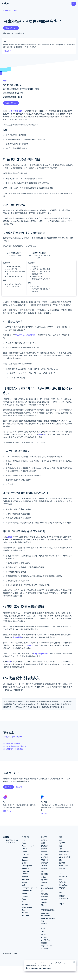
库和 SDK (44, 943)
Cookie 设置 (63, 866)
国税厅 (9, 537)
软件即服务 (44, 874)
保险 (42, 891)
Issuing (24, 882)
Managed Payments (29, 888)
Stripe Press (63, 885)
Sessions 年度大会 (66, 851)
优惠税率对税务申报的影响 (13, 93)
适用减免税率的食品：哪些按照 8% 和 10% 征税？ (21, 89)
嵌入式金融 (44, 854)
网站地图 (62, 863)
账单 (46, 434)
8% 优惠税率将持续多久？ (12, 97)
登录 (60, 904)
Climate (25, 857)
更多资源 (7, 10)
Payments (26, 893)
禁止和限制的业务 (65, 857)
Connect (25, 860)
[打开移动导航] (74, 4)
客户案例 (62, 843)
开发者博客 (44, 949)
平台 (42, 871)
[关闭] (74, 962)
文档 (42, 932)
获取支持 (62, 896)
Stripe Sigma (27, 907)
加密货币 (25, 863)
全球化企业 (44, 860)
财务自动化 (44, 857)
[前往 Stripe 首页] (5, 837)
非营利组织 (44, 897)
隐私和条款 (63, 854)
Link (23, 885)
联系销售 (19, 787)
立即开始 (8, 787)
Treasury (25, 916)
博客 (60, 846)
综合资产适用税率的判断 (25, 335)
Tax (23, 910)
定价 (23, 840)
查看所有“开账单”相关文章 (12, 737)
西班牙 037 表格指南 (13, 743)
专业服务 (44, 899)
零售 (42, 905)
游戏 (42, 885)
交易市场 (44, 866)
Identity (25, 876)
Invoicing (25, 879)
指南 (60, 840)
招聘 (60, 879)
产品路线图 (63, 876)
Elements (25, 868)
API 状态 (44, 937)
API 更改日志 (45, 940)
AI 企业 (43, 877)
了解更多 (6, 51)
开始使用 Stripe (10, 28)
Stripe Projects (46, 946)
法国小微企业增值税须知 (14, 749)
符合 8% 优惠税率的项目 (12, 85)
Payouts (25, 896)
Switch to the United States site (38, 968)
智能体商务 (44, 846)
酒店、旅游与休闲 (47, 888)
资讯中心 (62, 882)
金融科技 (44, 882)
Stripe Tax (29, 645)
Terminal (25, 913)
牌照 (60, 860)
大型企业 (44, 840)
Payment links (27, 891)
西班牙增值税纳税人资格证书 (16, 746)
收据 (40, 434)
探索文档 (44, 813)
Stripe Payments (40, 653)
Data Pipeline (27, 866)
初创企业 (44, 843)
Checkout (25, 854)
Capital (24, 851)
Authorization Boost (29, 846)
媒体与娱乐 (44, 894)
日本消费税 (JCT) (16, 111)
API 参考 (44, 934)
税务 (15, 10)
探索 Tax (6, 811)
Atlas (24, 843)
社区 (60, 849)
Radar (24, 899)
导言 (4, 81)
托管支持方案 (64, 899)
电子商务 (44, 851)
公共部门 (44, 902)
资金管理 (44, 868)
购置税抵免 (17, 637)
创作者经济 (44, 880)
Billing (24, 849)
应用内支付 (44, 863)
